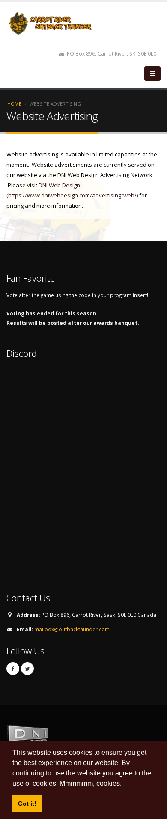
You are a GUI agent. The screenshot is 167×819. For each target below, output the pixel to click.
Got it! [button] (27, 803)
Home (14, 103)
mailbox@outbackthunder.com (72, 629)
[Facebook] (12, 668)
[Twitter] (27, 668)
